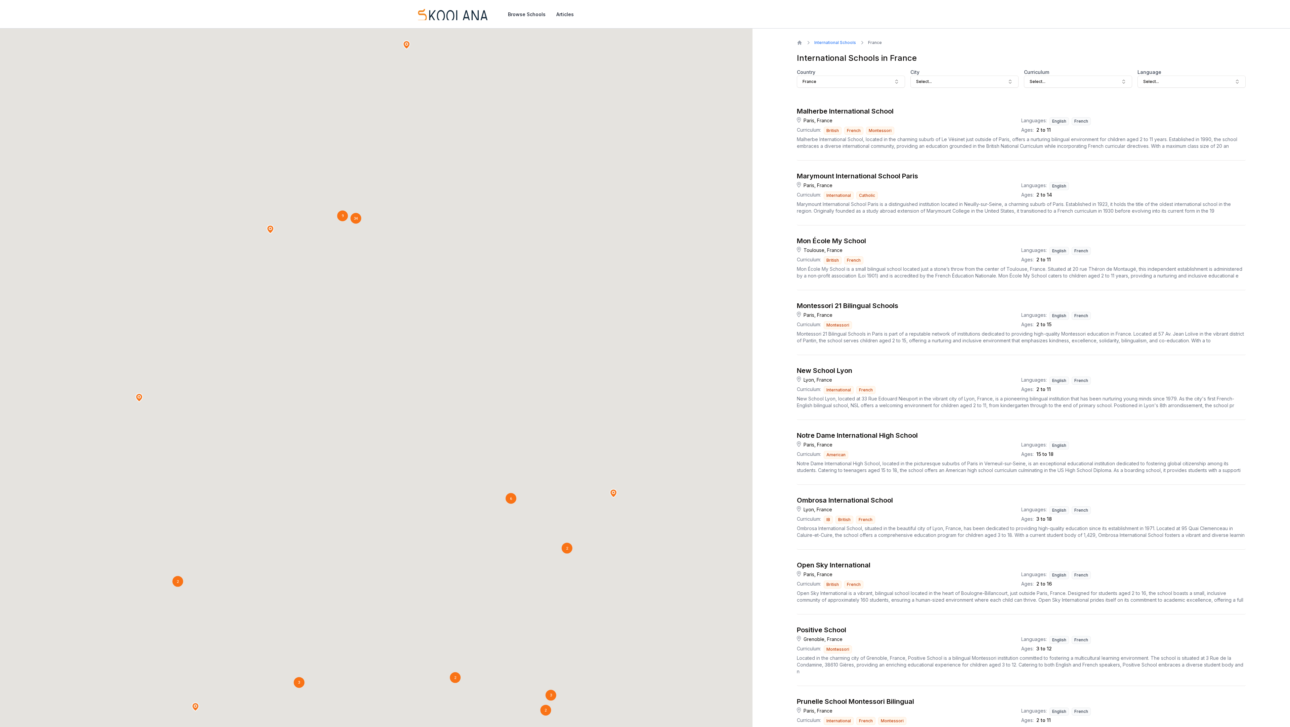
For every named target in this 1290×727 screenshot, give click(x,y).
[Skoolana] (452, 14)
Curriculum (1036, 72)
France (875, 42)
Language (1149, 72)
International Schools (835, 42)
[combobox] (851, 82)
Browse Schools (527, 14)
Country (806, 72)
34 (356, 218)
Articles (565, 14)
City (914, 72)
